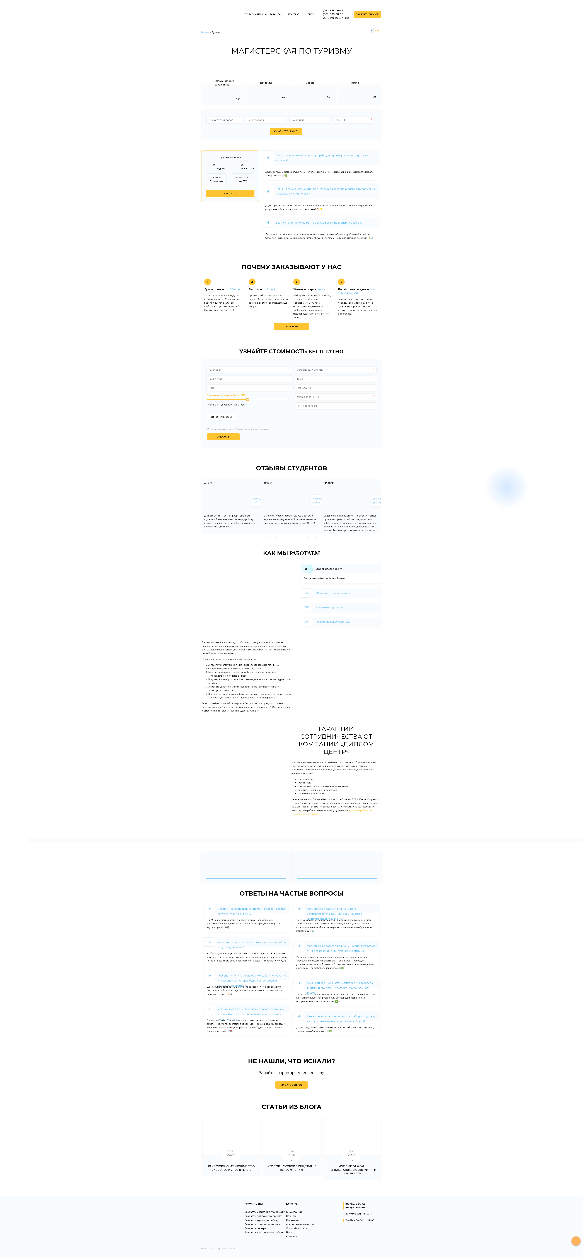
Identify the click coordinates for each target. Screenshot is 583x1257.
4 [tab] (271, 537)
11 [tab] (302, 537)
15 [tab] (321, 537)
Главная (205, 32)
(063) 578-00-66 (333, 14)
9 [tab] (293, 537)
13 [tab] (312, 537)
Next (386, 505)
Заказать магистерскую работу (265, 1212)
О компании (294, 1212)
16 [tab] (325, 537)
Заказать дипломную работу (263, 1216)
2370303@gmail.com (359, 1213)
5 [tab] (275, 537)
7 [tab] (284, 537)
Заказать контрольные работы (264, 1232)
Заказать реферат (256, 1228)
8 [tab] (289, 537)
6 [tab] (280, 537)
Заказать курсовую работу (262, 1220)
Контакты (292, 1236)
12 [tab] (307, 537)
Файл (223, 420)
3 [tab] (266, 537)
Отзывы (291, 1216)
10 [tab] (298, 537)
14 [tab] (316, 537)
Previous (197, 505)
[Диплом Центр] (224, 24)
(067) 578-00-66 (333, 10)
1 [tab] (257, 537)
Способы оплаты (297, 1228)
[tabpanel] (230, 506)
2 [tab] (261, 537)
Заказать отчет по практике (262, 1224)
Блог (289, 1232)
